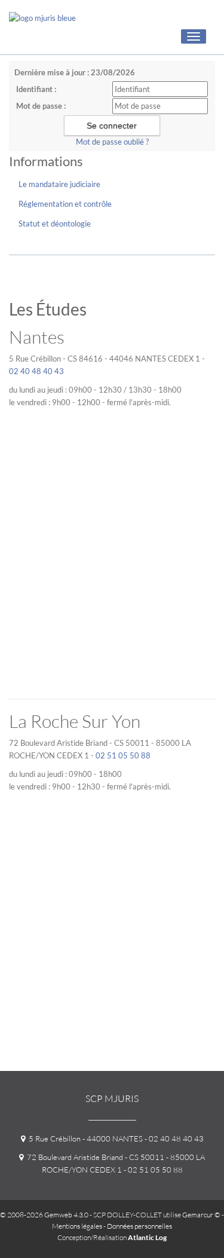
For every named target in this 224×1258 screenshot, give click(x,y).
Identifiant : (36, 89)
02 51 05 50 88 (123, 755)
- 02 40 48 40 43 (173, 1138)
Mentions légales (77, 1226)
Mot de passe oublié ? (112, 141)
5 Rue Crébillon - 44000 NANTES (84, 1138)
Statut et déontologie (55, 223)
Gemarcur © (201, 1214)
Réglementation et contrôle (65, 204)
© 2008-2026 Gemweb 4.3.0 (44, 1214)
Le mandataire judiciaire (59, 184)
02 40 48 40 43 (36, 371)
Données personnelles (139, 1226)
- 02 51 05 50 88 (152, 1169)
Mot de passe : (41, 106)
